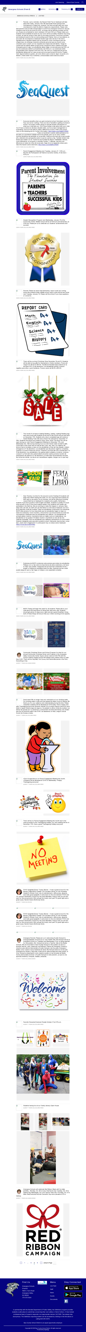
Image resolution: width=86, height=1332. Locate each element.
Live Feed (41, 15)
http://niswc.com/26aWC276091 (48, 145)
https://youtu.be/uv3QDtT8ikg (25, 524)
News (52, 1292)
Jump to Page (47, 1263)
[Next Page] (41, 1263)
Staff (51, 1289)
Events (52, 1296)
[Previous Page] (21, 1263)
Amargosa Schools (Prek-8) (26, 15)
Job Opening (59, 2)
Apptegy (46, 1329)
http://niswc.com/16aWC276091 (58, 131)
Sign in (80, 9)
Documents (53, 1299)
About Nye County (73, 2)
